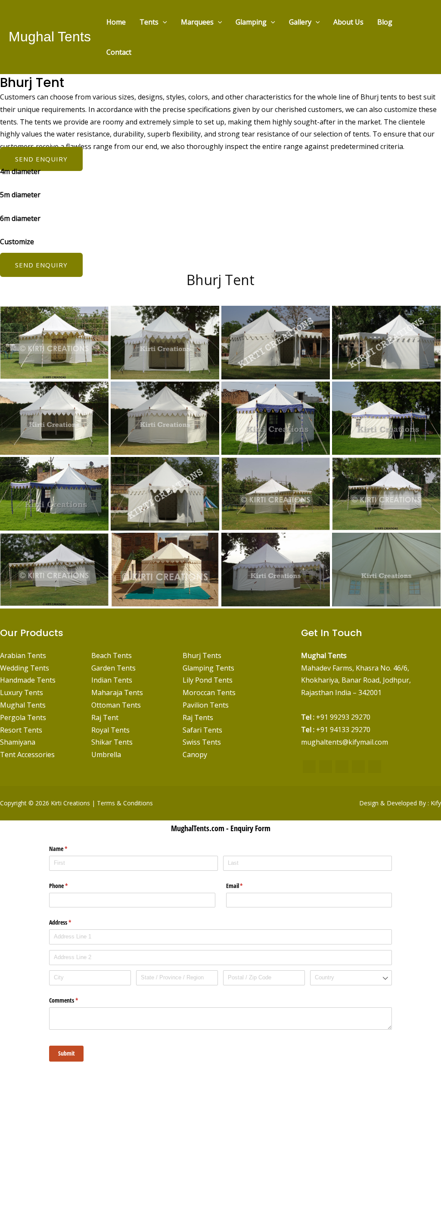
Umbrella (106, 754)
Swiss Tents (202, 742)
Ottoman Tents (116, 705)
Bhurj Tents (202, 655)
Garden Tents (113, 668)
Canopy (195, 754)
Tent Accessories (27, 754)
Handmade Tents (28, 680)
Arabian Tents (23, 655)
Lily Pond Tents (208, 680)
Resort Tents (21, 730)
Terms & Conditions (125, 803)
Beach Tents (111, 655)
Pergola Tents (23, 717)
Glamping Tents (208, 668)
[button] (162, 22)
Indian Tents (111, 680)
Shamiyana (17, 742)
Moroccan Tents (209, 692)
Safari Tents (202, 730)
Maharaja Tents (117, 692)
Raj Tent (104, 717)
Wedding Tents (24, 668)
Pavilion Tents (206, 705)
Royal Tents (110, 730)
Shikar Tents (112, 742)
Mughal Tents (50, 36)
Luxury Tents (21, 692)
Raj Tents (198, 717)
